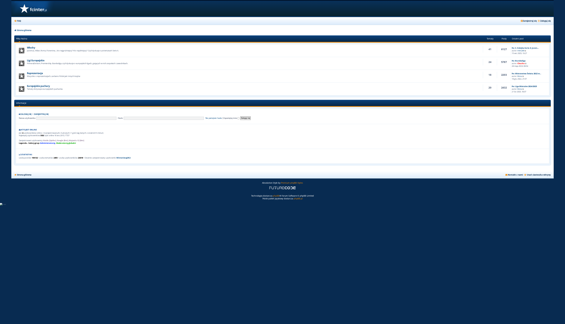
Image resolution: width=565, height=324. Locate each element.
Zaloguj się (25, 114)
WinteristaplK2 (123, 158)
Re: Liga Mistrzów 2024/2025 (524, 86)
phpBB (276, 195)
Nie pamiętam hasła (213, 118)
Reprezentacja (35, 73)
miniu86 (520, 50)
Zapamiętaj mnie (230, 118)
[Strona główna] (33, 8)
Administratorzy (47, 143)
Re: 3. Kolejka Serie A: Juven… (525, 48)
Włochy (31, 47)
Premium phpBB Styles (292, 182)
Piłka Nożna (21, 38)
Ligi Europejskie (35, 60)
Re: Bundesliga (518, 60)
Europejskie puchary (38, 86)
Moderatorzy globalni (66, 143)
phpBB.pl (298, 198)
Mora (519, 76)
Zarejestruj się (41, 114)
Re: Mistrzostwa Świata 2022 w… (526, 73)
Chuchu (521, 63)
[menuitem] (17, 21)
